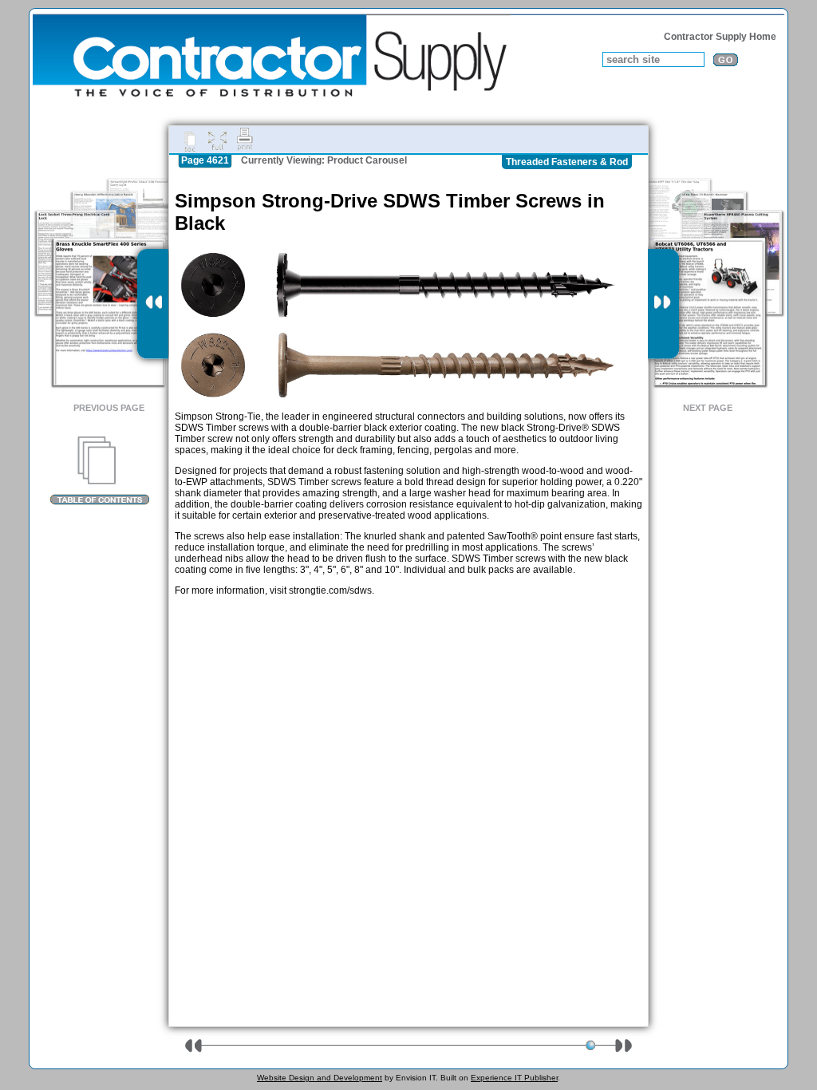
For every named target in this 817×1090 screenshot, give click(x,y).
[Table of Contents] (99, 470)
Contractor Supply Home (720, 36)
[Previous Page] (152, 304)
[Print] (245, 140)
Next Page (707, 408)
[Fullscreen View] (217, 140)
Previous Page (108, 408)
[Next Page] (663, 304)
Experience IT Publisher (514, 1077)
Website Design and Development (319, 1077)
